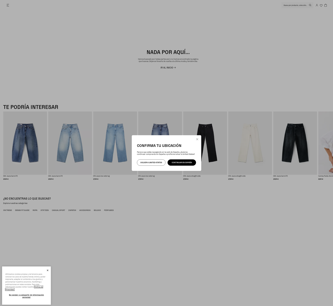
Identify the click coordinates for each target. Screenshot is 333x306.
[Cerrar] (47, 270)
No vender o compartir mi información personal (26, 296)
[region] (26, 285)
